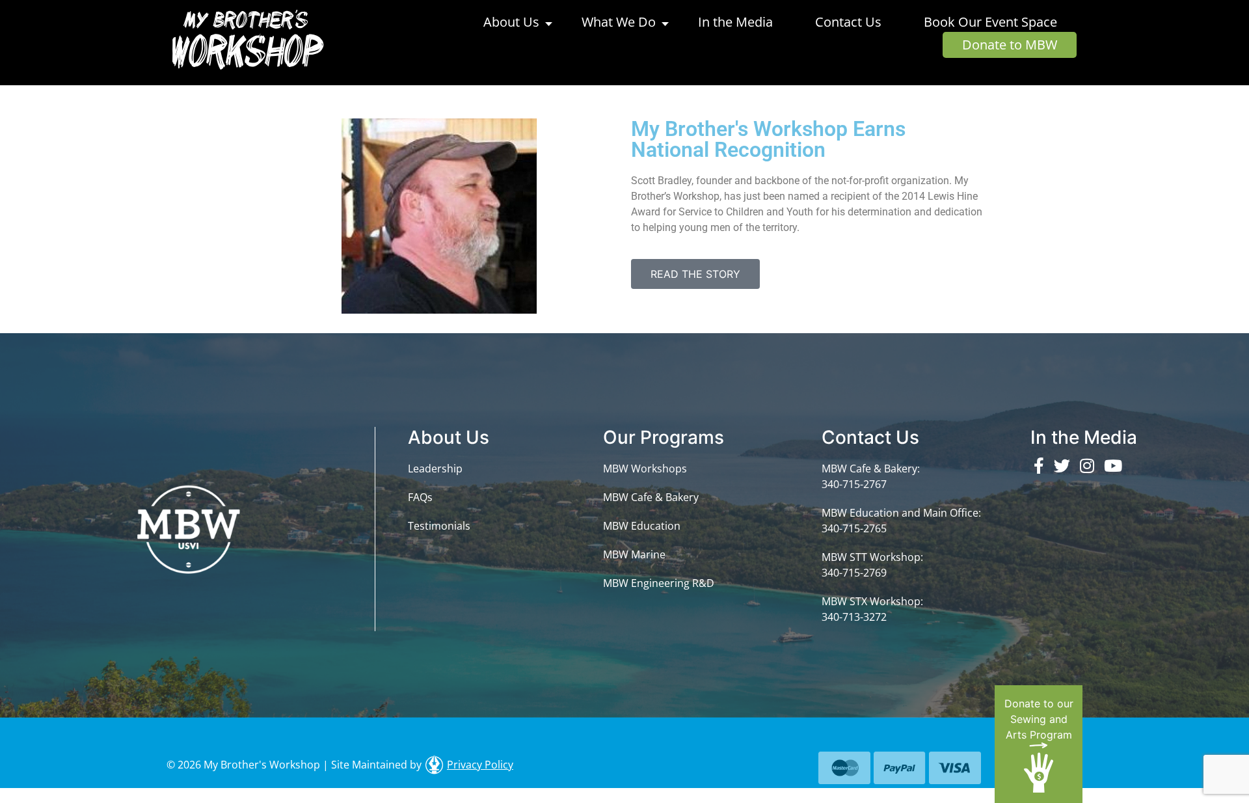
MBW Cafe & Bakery (651, 497)
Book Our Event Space (990, 22)
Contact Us (848, 22)
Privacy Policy (480, 764)
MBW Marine (634, 554)
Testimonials (439, 526)
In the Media (735, 22)
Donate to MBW (1009, 44)
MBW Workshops (645, 468)
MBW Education (641, 526)
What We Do (619, 22)
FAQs (420, 497)
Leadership (435, 468)
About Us (511, 22)
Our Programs (663, 437)
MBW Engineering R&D (658, 583)
